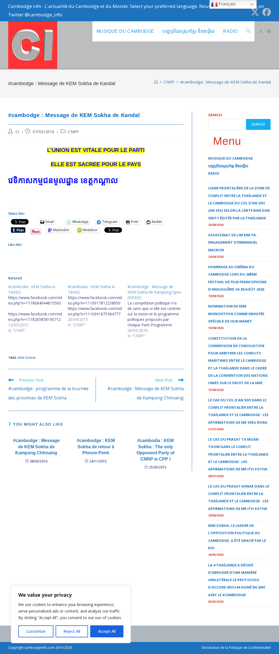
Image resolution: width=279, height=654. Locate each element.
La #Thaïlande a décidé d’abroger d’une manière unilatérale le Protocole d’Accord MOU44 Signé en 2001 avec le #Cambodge (236, 580)
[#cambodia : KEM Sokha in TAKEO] (38, 308)
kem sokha (26, 358)
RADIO (214, 173)
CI (17, 131)
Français (227, 4)
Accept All (107, 631)
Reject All (71, 631)
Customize (36, 631)
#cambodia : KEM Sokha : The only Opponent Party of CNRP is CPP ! (155, 449)
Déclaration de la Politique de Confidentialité (236, 647)
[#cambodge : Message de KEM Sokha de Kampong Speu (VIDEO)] (157, 311)
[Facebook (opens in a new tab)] (266, 12)
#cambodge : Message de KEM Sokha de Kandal (225, 82)
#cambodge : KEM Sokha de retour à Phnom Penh (96, 446)
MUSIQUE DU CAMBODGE (230, 158)
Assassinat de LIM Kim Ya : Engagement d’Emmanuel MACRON (233, 242)
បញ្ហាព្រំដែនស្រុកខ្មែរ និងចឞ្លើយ (228, 165)
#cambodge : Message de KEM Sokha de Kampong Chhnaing (36, 446)
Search (215, 114)
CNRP (73, 131)
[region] (71, 614)
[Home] (156, 82)
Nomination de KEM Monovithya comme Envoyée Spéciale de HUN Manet (236, 314)
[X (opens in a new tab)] (255, 12)
